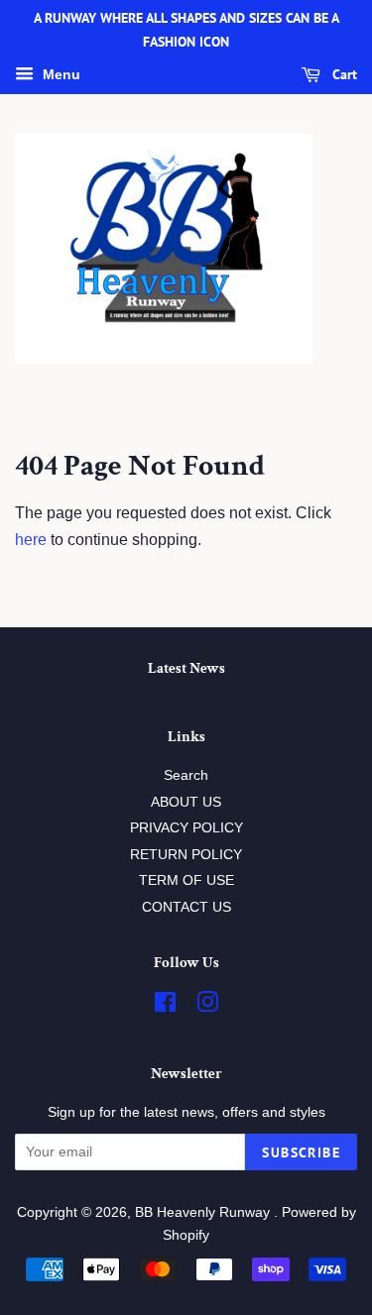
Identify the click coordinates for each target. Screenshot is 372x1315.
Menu (59, 74)
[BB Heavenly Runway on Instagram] (207, 1006)
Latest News (186, 668)
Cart (342, 74)
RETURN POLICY (186, 854)
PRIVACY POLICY (186, 828)
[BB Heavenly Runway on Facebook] (165, 1006)
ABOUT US (186, 802)
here (31, 539)
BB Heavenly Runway (204, 1212)
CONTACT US (186, 907)
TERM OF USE (186, 880)
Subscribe (301, 1152)
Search (186, 775)
